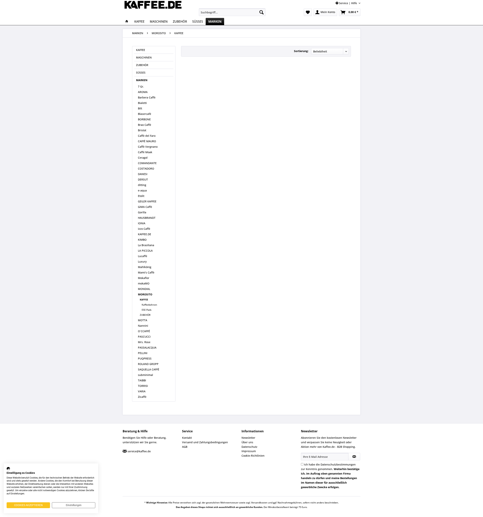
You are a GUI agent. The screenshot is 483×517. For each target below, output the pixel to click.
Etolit (141, 196)
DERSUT (143, 179)
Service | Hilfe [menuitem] (348, 3)
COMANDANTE (147, 163)
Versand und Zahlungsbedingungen (205, 442)
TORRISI (143, 386)
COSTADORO (146, 168)
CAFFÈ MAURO (147, 141)
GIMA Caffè (145, 207)
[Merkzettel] (308, 12)
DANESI (142, 174)
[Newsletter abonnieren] (354, 456)
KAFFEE (140, 50)
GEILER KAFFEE (147, 201)
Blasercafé (144, 114)
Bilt (140, 108)
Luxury (142, 261)
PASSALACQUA (147, 347)
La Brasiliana (146, 245)
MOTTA (142, 320)
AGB (184, 447)
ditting (142, 185)
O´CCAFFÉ (144, 331)
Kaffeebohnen (149, 304)
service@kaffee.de (139, 451)
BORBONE (144, 119)
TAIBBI (142, 380)
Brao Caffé (144, 125)
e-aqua (142, 190)
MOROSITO (145, 294)
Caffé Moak (145, 152)
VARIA (141, 391)
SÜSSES (140, 72)
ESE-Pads (147, 309)
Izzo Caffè (144, 228)
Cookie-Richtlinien (253, 455)
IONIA (141, 223)
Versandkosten (259, 502)
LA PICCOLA (145, 250)
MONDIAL (144, 289)
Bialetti (142, 103)
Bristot (142, 130)
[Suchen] (261, 12)
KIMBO (142, 239)
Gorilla (142, 212)
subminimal (145, 375)
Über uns (247, 442)
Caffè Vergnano (148, 146)
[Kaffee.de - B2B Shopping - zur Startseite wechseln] (153, 8)
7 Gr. (141, 86)
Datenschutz (249, 447)
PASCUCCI (144, 336)
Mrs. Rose (144, 342)
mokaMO (143, 283)
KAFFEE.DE (144, 234)
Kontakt (187, 437)
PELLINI (142, 353)
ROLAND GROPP (148, 364)
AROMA (143, 92)
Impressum (249, 451)
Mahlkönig (144, 267)
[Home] (127, 21)
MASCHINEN (144, 57)
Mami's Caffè (146, 272)
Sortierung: (301, 51)
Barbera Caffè (146, 97)
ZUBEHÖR (142, 65)
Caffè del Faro (146, 136)
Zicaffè (142, 397)
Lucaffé (142, 256)
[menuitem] (232, 12)
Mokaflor (143, 278)
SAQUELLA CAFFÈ (148, 369)
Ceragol (143, 157)
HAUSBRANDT (146, 218)
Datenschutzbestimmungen (338, 464)
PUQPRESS (145, 358)
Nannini (143, 325)
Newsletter (248, 437)
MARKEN (141, 80)
